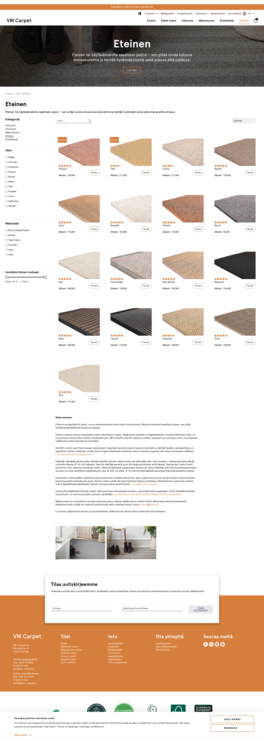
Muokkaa (230, 728)
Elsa (61, 281)
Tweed (166, 225)
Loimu (166, 168)
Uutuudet (10, 125)
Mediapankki (167, 13)
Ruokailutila (227, 20)
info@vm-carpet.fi (23, 668)
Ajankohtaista (217, 13)
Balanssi (219, 281)
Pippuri (63, 168)
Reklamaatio (162, 649)
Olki (112, 168)
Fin (249, 13)
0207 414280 (26, 662)
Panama (167, 338)
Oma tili (139, 14)
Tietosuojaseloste (117, 662)
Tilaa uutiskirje (201, 609)
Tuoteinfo (150, 13)
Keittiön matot (69, 652)
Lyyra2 (114, 338)
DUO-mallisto (68, 662)
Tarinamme (201, 13)
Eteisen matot (68, 656)
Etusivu (151, 20)
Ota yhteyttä (234, 13)
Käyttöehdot (115, 659)
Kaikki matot (168, 20)
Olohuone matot (70, 646)
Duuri (217, 225)
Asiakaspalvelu (163, 643)
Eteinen (244, 20)
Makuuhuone (206, 20)
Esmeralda (116, 281)
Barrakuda (168, 281)
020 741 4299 (26, 676)
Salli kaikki (232, 719)
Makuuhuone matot (71, 649)
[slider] (6, 277)
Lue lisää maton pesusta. (144, 484)
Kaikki (64, 643)
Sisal (217, 338)
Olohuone (187, 20)
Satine (143, 504)
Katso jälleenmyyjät (166, 646)
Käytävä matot (68, 659)
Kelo (61, 338)
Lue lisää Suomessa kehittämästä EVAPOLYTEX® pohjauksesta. (148, 494)
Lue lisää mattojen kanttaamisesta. (74, 454)
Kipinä (218, 168)
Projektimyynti (185, 13)
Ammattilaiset (115, 643)
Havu (61, 225)
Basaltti (114, 225)
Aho (61, 395)
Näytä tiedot (20, 735)
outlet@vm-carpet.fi (24, 683)
